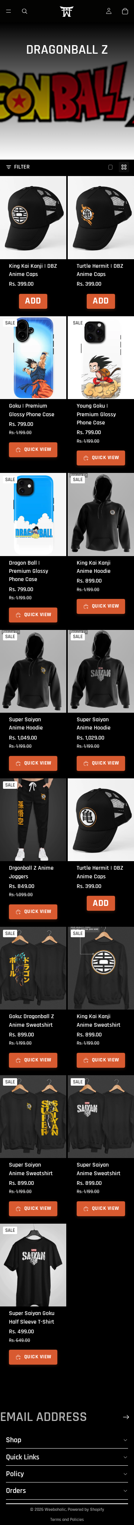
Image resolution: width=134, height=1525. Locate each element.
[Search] (24, 11)
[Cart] (125, 11)
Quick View (37, 449)
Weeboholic (55, 1509)
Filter (22, 167)
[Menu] (8, 11)
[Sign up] (126, 1417)
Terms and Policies (67, 1519)
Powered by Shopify (86, 1509)
